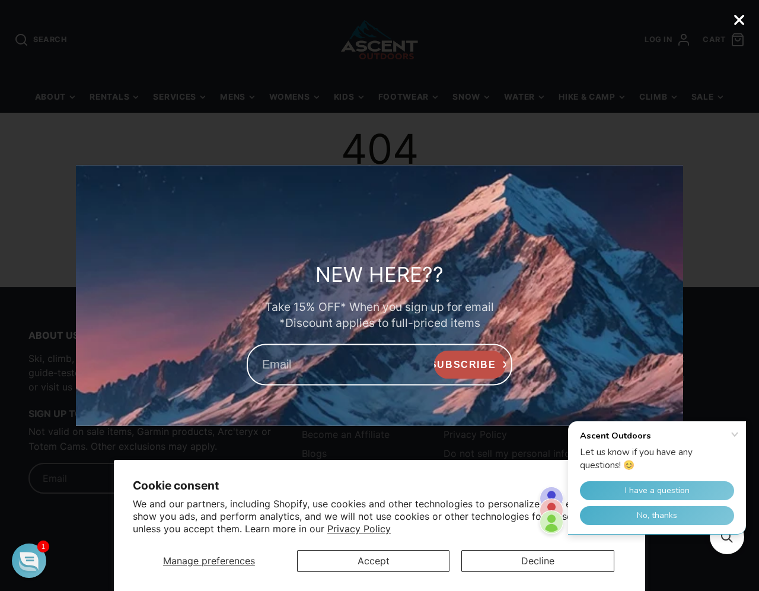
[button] (29, 561)
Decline (537, 561)
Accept (374, 561)
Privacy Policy (359, 529)
